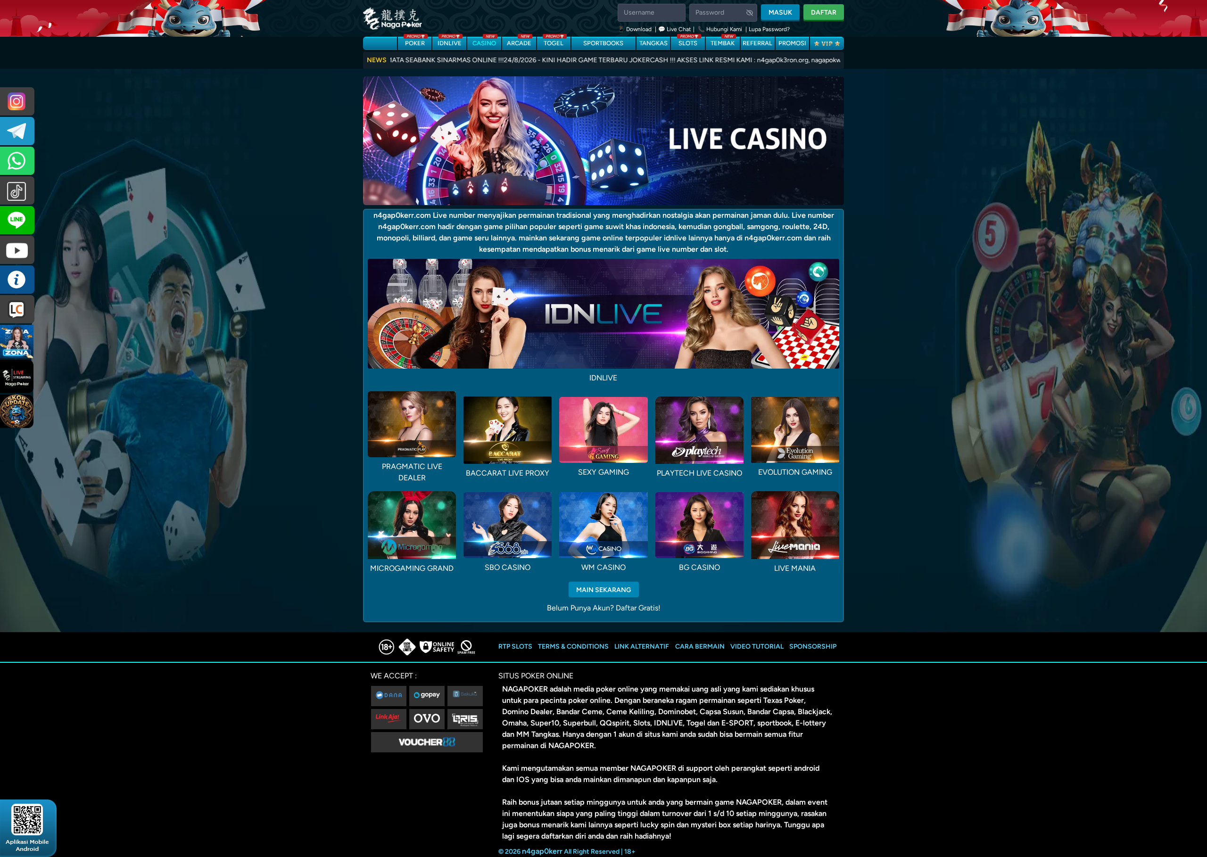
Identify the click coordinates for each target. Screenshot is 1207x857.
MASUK (780, 12)
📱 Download (635, 29)
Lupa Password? (769, 29)
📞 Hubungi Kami (720, 29)
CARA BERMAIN (700, 647)
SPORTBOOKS (603, 43)
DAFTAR (823, 12)
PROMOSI (792, 43)
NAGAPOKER (525, 688)
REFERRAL (757, 43)
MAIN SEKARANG (603, 590)
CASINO (484, 42)
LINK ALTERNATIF (641, 647)
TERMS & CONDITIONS (573, 647)
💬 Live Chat (674, 29)
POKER (415, 42)
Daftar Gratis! (638, 607)
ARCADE (519, 42)
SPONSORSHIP (812, 647)
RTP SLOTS (515, 647)
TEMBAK (723, 42)
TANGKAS (653, 43)
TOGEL (553, 42)
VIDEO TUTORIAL (757, 647)
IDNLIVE (450, 42)
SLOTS (687, 42)
